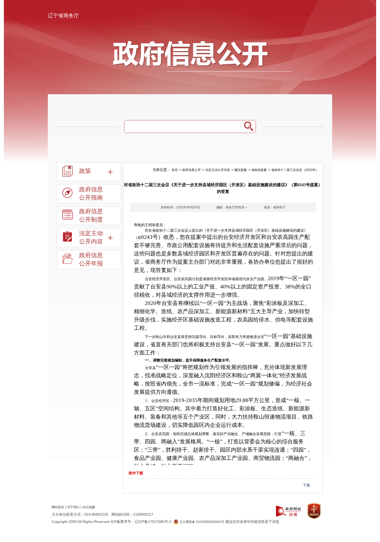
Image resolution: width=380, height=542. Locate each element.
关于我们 (73, 507)
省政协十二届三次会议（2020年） (295, 170)
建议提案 (240, 170)
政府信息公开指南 (91, 193)
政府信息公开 (191, 170)
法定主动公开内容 (217, 170)
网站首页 (58, 507)
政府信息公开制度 (91, 215)
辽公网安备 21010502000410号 (202, 522)
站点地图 (89, 507)
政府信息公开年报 (91, 259)
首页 (175, 170)
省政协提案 (259, 170)
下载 (306, 485)
